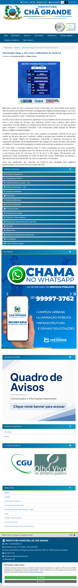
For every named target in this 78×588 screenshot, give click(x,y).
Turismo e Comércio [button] (11, 40)
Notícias (17, 47)
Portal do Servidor (12, 209)
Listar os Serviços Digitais (15, 243)
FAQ (33, 2)
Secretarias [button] (39, 35)
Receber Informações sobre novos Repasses (18, 526)
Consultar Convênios (11, 522)
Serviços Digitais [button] (66, 35)
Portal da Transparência (14, 174)
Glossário (25, 2)
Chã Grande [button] (15, 35)
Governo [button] (27, 35)
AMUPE (7, 493)
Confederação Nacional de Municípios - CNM (18, 509)
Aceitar (42, 577)
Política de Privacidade (36, 572)
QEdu (6, 514)
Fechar (41, 581)
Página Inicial (8, 47)
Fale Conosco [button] (28, 40)
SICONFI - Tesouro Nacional (13, 518)
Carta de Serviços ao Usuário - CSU (18, 183)
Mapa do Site (42, 2)
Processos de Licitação (14, 213)
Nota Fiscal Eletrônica (13, 200)
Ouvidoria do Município (13, 191)
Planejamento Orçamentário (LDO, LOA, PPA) (21, 222)
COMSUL (7, 497)
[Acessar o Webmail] (71, 535)
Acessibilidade (55, 2)
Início (6, 35)
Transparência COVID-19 (14, 178)
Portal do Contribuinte (13, 204)
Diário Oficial (10, 196)
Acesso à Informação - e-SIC (16, 187)
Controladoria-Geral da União (13, 505)
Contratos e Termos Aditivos (16, 217)
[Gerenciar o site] (74, 535)
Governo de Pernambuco (12, 501)
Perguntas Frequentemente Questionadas (20, 235)
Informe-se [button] (51, 35)
